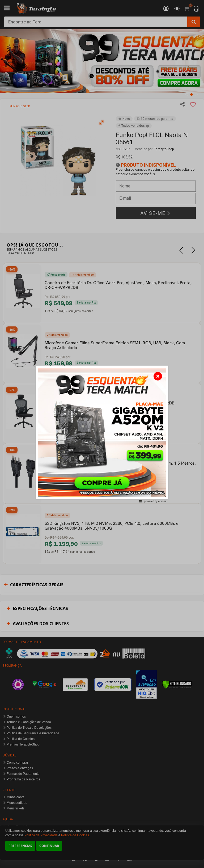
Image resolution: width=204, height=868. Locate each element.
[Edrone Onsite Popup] (102, 434)
